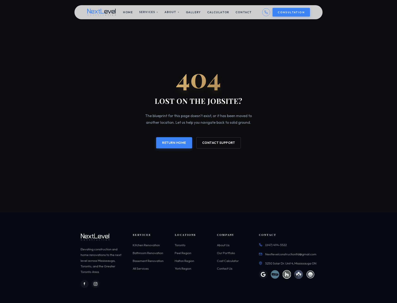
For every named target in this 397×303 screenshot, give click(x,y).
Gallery (193, 12)
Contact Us (224, 268)
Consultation (291, 12)
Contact (244, 12)
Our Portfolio (226, 253)
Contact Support (218, 142)
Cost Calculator (228, 261)
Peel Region (183, 253)
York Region (183, 268)
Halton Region (184, 261)
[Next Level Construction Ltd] (102, 12)
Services (148, 12)
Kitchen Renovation (146, 245)
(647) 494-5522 (276, 245)
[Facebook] (84, 284)
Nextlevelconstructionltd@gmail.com (290, 254)
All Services (141, 268)
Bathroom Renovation (148, 253)
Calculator (218, 12)
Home (128, 12)
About (172, 12)
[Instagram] (95, 284)
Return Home (174, 142)
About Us (223, 245)
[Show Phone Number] (266, 12)
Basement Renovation (148, 261)
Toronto (180, 245)
